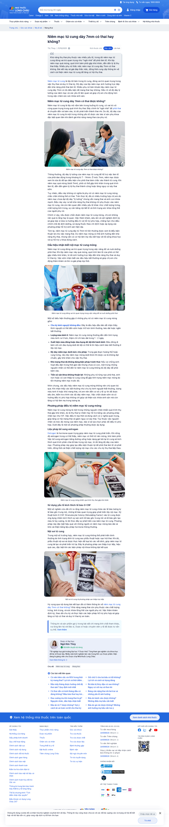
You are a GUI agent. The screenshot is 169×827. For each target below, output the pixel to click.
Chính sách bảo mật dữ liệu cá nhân (21, 774)
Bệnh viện (74, 749)
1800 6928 (155, 2)
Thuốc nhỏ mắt (77, 15)
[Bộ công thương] (106, 765)
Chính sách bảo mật (17, 761)
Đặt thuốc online (46, 749)
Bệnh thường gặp (77, 746)
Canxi (31, 15)
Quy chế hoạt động (17, 742)
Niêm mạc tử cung (56, 81)
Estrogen (52, 433)
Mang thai (76, 666)
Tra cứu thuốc (75, 734)
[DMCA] (112, 771)
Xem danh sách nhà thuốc (145, 717)
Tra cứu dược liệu (77, 742)
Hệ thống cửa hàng (17, 734)
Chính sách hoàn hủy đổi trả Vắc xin (20, 781)
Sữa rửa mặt (89, 15)
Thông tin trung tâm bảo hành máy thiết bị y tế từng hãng (21, 787)
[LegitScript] (112, 777)
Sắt (51, 15)
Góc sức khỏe (26, 28)
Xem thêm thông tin (57, 660)
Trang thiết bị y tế (47, 746)
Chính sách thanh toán (18, 765)
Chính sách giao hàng (18, 757)
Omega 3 (39, 15)
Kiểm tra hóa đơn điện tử (19, 769)
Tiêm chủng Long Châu (49, 753)
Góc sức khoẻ (76, 730)
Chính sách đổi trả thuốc (19, 753)
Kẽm (46, 15)
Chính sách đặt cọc (17, 746)
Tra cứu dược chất (77, 738)
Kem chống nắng (62, 15)
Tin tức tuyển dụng (78, 757)
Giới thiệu (13, 730)
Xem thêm (62, 629)
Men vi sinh (100, 15)
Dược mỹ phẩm (46, 734)
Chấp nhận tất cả (147, 814)
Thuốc (42, 738)
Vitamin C (127, 15)
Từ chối (147, 820)
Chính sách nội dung (17, 749)
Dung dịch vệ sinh (114, 15)
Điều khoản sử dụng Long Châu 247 (20, 800)
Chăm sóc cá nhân (47, 742)
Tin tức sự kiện (76, 761)
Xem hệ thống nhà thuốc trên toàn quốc (42, 717)
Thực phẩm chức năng (49, 730)
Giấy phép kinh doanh (18, 738)
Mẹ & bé (38, 28)
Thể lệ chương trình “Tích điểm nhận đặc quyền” (19, 794)
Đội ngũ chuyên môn (78, 753)
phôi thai (117, 108)
